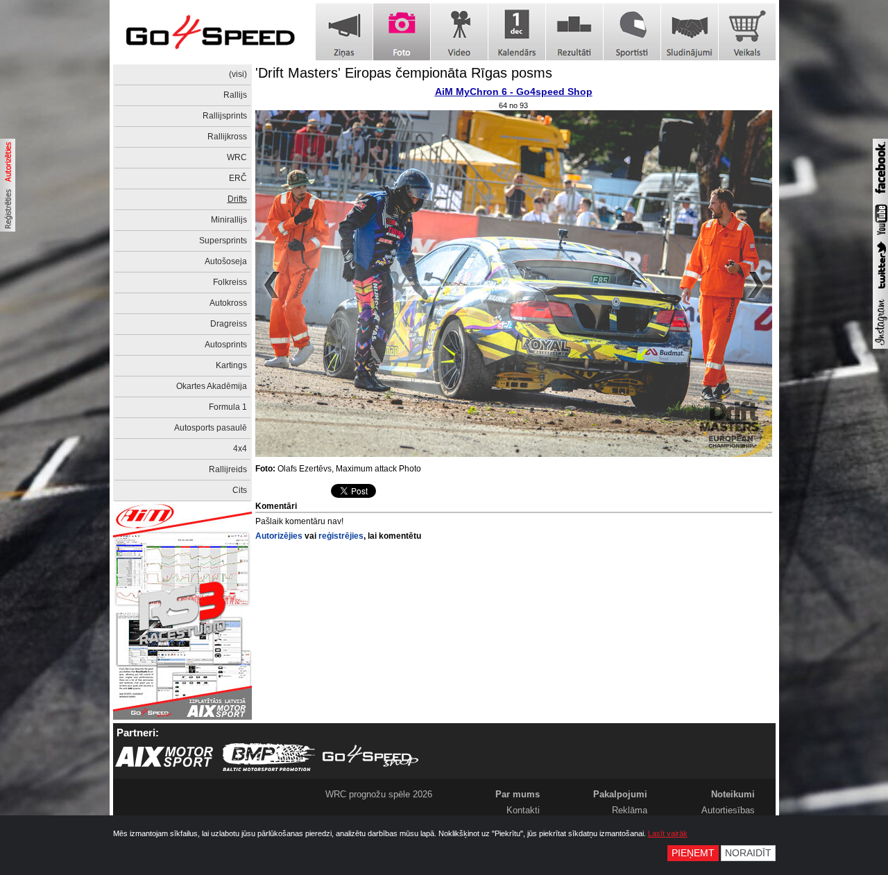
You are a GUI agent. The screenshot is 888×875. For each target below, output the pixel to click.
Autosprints (226, 344)
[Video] (459, 31)
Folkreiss (230, 282)
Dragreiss (228, 324)
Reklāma (629, 810)
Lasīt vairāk (668, 833)
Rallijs (235, 95)
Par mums (517, 794)
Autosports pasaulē (210, 428)
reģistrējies (341, 536)
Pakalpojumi (620, 794)
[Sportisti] (632, 31)
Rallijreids (228, 469)
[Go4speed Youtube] (880, 236)
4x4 (240, 448)
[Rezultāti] (574, 31)
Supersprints (223, 240)
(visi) (238, 74)
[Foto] (401, 31)
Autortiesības (728, 810)
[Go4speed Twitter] (880, 290)
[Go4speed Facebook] (880, 195)
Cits (239, 490)
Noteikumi (733, 794)
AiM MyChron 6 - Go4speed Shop (513, 91)
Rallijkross (227, 136)
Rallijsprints (225, 116)
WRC (237, 157)
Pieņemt (693, 853)
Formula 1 (228, 407)
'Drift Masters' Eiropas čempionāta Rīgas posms (403, 72)
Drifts (237, 199)
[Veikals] (747, 31)
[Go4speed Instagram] (880, 346)
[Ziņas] (344, 31)
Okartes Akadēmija (211, 386)
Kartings (231, 365)
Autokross (228, 303)
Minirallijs (229, 220)
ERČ (238, 178)
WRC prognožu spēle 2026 (378, 794)
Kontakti (523, 810)
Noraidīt (748, 853)
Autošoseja (226, 261)
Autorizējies (278, 536)
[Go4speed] (210, 32)
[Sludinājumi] (689, 31)
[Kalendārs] (516, 31)
